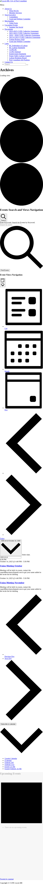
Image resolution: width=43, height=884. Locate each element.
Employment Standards (17, 54)
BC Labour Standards (17, 48)
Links (7, 44)
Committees (13, 17)
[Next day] (24, 535)
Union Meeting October (11, 566)
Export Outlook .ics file (13, 769)
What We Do (14, 11)
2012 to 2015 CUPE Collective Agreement (24, 37)
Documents (9, 29)
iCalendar (8, 761)
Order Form (13, 23)
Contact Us (9, 62)
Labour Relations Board (18, 58)
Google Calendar (11, 758)
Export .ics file (10, 767)
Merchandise (9, 21)
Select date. (26, 555)
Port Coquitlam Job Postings (19, 60)
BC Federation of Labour (18, 46)
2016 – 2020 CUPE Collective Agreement (24, 35)
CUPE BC (13, 50)
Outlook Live (9, 765)
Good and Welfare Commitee (19, 19)
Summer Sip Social (16, 27)
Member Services (15, 13)
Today (2, 539)
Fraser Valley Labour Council (20, 56)
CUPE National (15, 52)
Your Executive (10, 15)
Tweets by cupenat (7, 879)
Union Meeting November (12, 583)
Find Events (5, 270)
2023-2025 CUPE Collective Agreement (24, 31)
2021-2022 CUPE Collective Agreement (24, 33)
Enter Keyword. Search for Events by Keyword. (17, 222)
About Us (8, 9)
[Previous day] (24, 473)
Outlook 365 (9, 763)
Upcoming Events (11, 25)
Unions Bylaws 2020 (17, 39)
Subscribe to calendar (8, 724)
